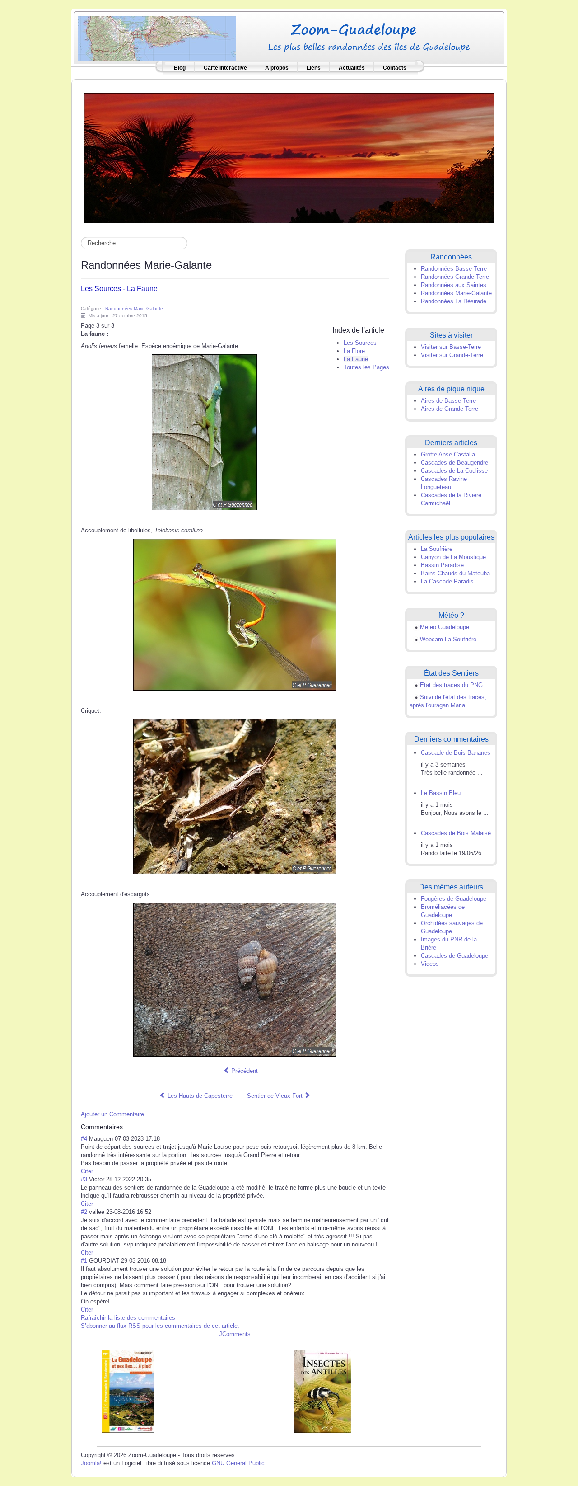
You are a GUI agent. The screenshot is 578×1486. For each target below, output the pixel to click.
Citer (87, 1171)
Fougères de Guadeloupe (453, 898)
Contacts (394, 68)
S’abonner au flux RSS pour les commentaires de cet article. (160, 1325)
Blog (180, 68)
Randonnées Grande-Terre (455, 276)
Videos (430, 963)
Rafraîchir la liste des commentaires (128, 1317)
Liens (314, 68)
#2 (84, 1212)
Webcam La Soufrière (448, 639)
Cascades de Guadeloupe (454, 955)
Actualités (352, 68)
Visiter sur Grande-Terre (452, 355)
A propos (277, 68)
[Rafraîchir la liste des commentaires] (127, 1126)
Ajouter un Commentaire (112, 1114)
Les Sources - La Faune (119, 288)
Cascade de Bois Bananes (455, 752)
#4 (84, 1138)
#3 (84, 1179)
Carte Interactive (225, 68)
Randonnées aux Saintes (453, 285)
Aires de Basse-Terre (448, 400)
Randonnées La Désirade (453, 301)
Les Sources (360, 342)
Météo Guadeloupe (444, 627)
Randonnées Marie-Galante (134, 308)
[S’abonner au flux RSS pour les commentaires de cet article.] (125, 1126)
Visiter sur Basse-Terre (451, 346)
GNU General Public (238, 1463)
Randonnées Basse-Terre (454, 268)
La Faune (356, 359)
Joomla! (91, 1463)
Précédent (243, 1070)
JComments (235, 1334)
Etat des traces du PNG (451, 685)
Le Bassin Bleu (441, 793)
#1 (84, 1260)
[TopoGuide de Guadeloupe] (128, 1390)
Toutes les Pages (366, 367)
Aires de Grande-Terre (449, 408)
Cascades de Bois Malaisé (456, 833)
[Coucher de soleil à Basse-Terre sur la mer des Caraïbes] (289, 157)
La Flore (354, 351)
